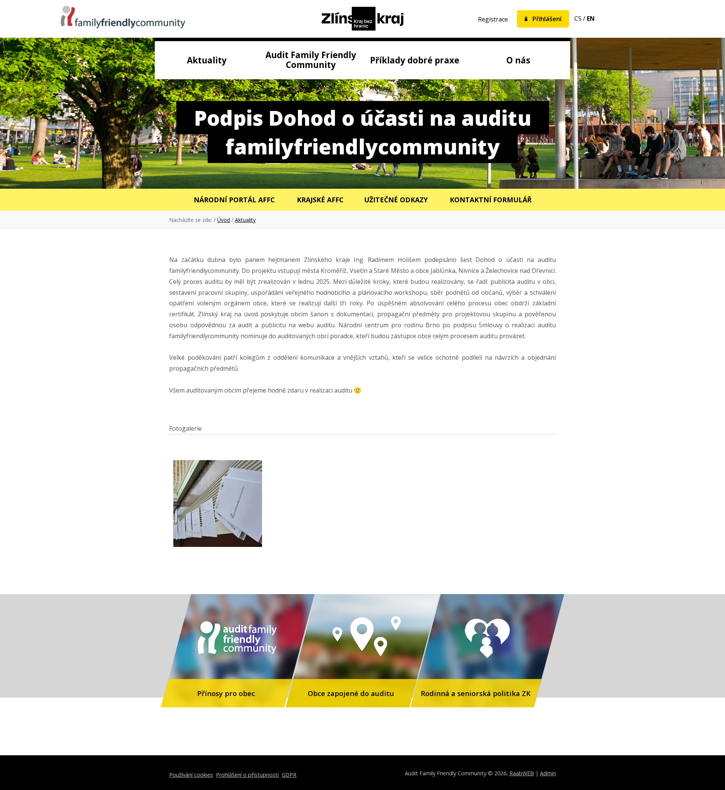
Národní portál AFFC (234, 199)
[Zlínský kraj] (362, 19)
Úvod (223, 219)
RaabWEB (521, 773)
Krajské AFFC (320, 199)
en (591, 18)
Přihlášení (546, 18)
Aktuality (245, 219)
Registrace (493, 19)
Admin (548, 773)
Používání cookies (191, 774)
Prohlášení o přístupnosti (247, 774)
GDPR (289, 774)
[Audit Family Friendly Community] (122, 18)
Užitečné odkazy (396, 199)
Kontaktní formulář (491, 199)
